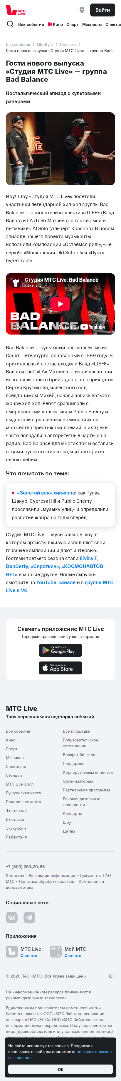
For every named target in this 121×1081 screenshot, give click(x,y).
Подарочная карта (23, 801)
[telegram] (29, 917)
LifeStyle (45, 44)
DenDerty (17, 565)
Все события (31, 24)
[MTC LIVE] (16, 10)
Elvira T (88, 558)
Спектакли (16, 766)
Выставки (15, 819)
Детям (69, 831)
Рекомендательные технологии (81, 801)
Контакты (15, 875)
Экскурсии (16, 828)
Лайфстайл (16, 837)
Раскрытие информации (52, 875)
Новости (68, 44)
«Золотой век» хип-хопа (46, 492)
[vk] (12, 917)
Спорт (72, 24)
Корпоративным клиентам (88, 772)
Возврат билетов (79, 754)
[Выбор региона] (81, 10)
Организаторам (78, 781)
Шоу (67, 822)
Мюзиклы (92, 24)
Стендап (14, 775)
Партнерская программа (86, 790)
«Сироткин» (45, 565)
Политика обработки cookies (46, 881)
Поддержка (74, 763)
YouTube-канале (56, 582)
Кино (58, 24)
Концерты (72, 813)
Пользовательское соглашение (80, 742)
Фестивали (16, 810)
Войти (102, 9)
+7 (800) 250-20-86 (25, 866)
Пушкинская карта (23, 793)
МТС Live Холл (20, 784)
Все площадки (76, 731)
